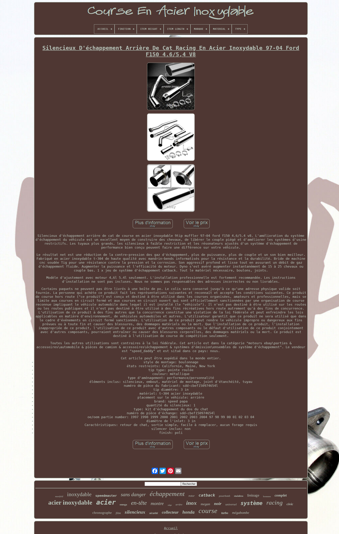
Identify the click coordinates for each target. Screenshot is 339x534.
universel (231, 504)
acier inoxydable (70, 502)
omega (123, 504)
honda (188, 512)
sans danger (133, 494)
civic (290, 504)
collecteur (170, 512)
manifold (59, 496)
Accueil (171, 528)
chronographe (102, 513)
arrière (179, 504)
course (208, 511)
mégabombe (240, 513)
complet (281, 495)
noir (217, 503)
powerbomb (224, 496)
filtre (118, 513)
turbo (224, 513)
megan (205, 504)
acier (106, 502)
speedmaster (106, 496)
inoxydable (79, 494)
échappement (167, 493)
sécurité (153, 513)
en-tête (139, 502)
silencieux (135, 512)
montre (157, 503)
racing (274, 502)
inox (191, 503)
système (251, 503)
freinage (253, 495)
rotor (192, 495)
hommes (267, 496)
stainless (238, 495)
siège (170, 505)
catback (207, 495)
